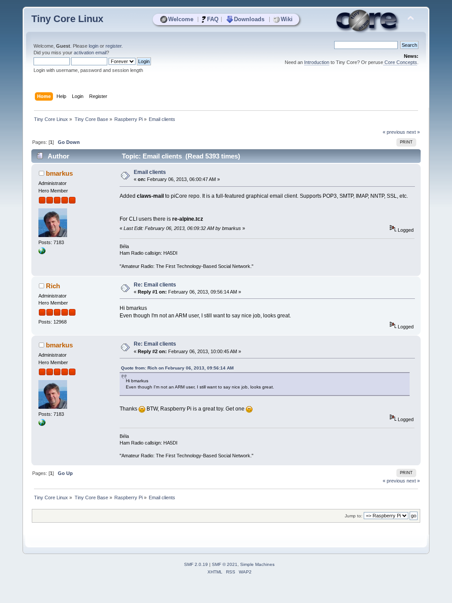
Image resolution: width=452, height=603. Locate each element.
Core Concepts (400, 62)
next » (413, 132)
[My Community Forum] (41, 252)
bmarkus (59, 173)
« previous (394, 132)
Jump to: (353, 515)
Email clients (150, 172)
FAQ (212, 19)
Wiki (287, 19)
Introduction (316, 62)
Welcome (180, 19)
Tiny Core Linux (67, 18)
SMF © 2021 (224, 564)
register (113, 46)
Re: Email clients (155, 285)
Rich (53, 286)
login (93, 46)
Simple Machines (257, 564)
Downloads (249, 19)
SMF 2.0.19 (196, 564)
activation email (90, 52)
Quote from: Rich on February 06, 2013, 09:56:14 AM (177, 368)
